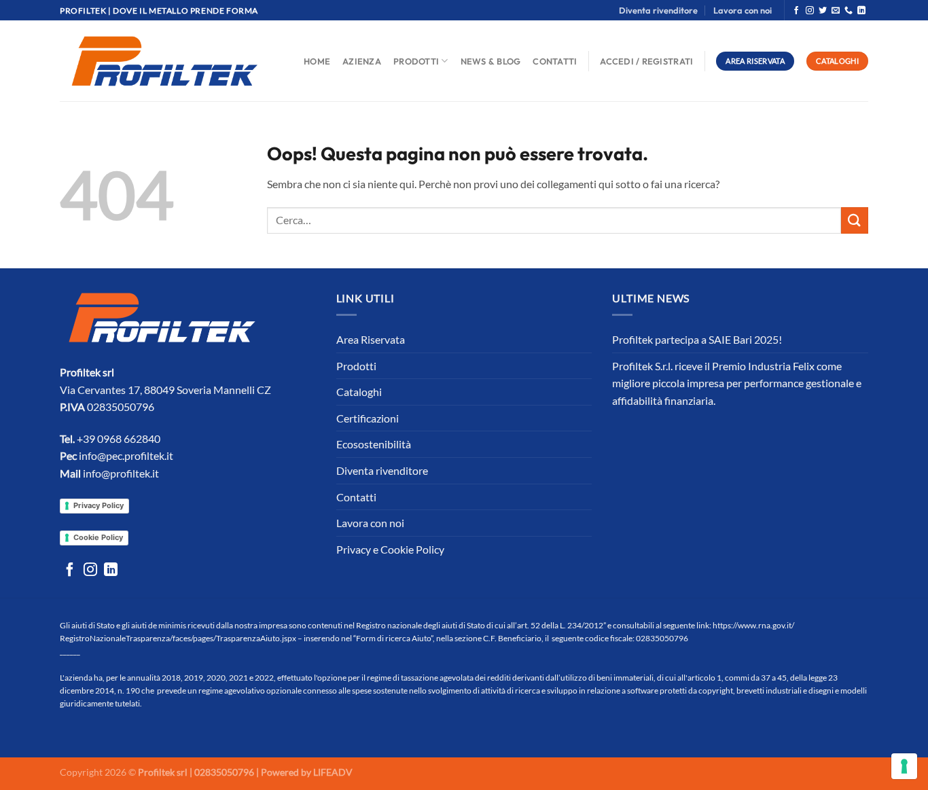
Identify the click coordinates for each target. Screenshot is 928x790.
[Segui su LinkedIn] (861, 11)
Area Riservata (370, 339)
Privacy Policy (98, 505)
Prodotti (416, 61)
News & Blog (491, 61)
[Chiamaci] (848, 11)
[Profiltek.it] (164, 61)
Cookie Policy (98, 537)
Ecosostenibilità (373, 443)
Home (317, 61)
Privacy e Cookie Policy (390, 549)
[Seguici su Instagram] (810, 11)
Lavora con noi (742, 10)
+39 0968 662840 (118, 438)
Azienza (361, 61)
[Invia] (854, 220)
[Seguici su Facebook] (796, 11)
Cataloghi (359, 391)
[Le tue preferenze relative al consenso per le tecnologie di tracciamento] (904, 766)
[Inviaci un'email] (836, 11)
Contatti (555, 61)
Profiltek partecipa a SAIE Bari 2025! (697, 339)
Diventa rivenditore (658, 10)
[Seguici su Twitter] (823, 11)
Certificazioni (367, 418)
